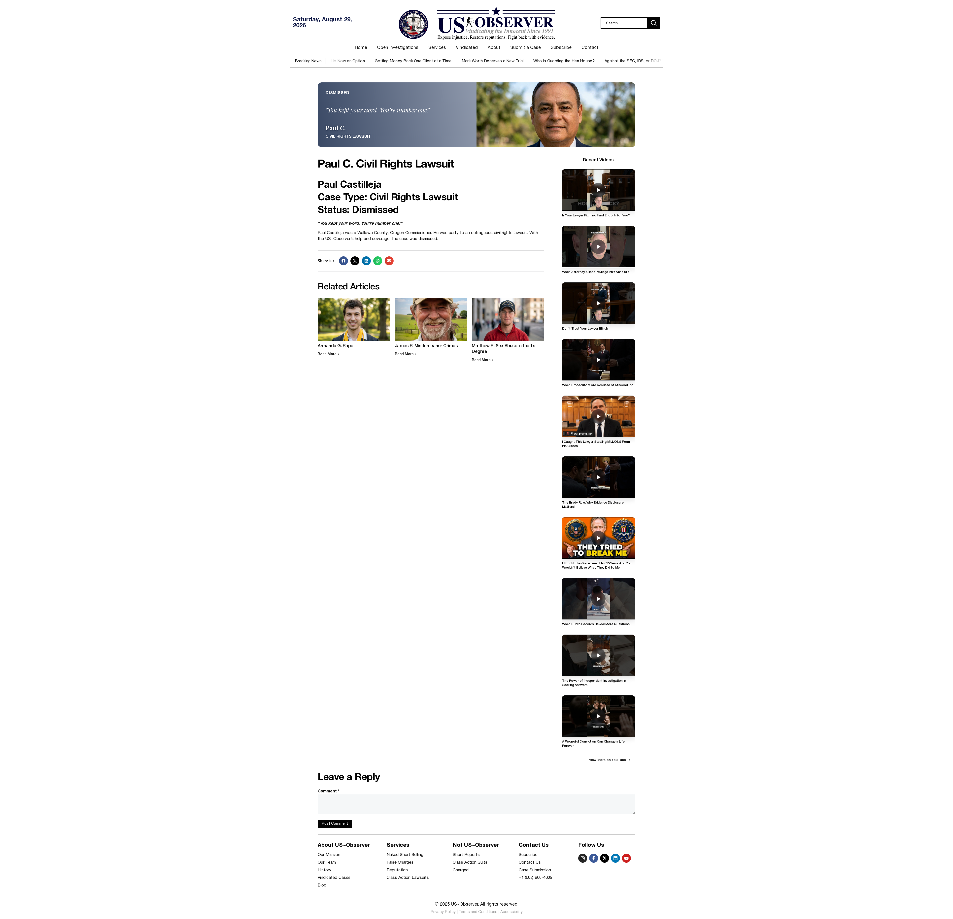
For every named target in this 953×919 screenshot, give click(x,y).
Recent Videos (598, 160)
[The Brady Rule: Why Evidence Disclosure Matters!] (598, 477)
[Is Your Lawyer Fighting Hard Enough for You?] (598, 190)
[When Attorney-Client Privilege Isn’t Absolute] (598, 246)
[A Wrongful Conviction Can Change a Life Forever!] (598, 716)
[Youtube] (626, 858)
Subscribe (561, 48)
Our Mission (329, 855)
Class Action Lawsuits (408, 878)
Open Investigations (397, 48)
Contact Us (530, 862)
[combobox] (624, 23)
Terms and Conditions (478, 912)
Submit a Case (525, 48)
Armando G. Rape (335, 346)
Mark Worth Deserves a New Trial (412, 61)
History (324, 870)
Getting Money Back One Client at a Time (333, 61)
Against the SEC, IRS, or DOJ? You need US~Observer (574, 61)
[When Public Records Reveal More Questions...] (598, 598)
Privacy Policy (443, 912)
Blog (322, 885)
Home (361, 48)
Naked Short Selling (405, 855)
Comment (329, 791)
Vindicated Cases (334, 878)
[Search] (653, 23)
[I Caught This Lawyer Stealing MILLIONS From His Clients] (598, 416)
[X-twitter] (604, 858)
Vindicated (467, 48)
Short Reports (466, 855)
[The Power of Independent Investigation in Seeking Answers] (598, 655)
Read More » (328, 354)
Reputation (397, 870)
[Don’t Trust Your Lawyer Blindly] (598, 303)
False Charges (400, 862)
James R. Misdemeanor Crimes (426, 346)
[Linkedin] (615, 858)
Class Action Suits (470, 862)
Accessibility (511, 912)
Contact (589, 48)
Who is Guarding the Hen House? (483, 61)
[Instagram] (582, 858)
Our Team (327, 862)
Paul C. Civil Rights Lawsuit (386, 165)
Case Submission (535, 870)
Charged (461, 870)
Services (437, 48)
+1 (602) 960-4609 (535, 878)
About (494, 48)
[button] (343, 260)
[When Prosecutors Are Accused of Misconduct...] (598, 359)
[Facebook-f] (593, 858)
